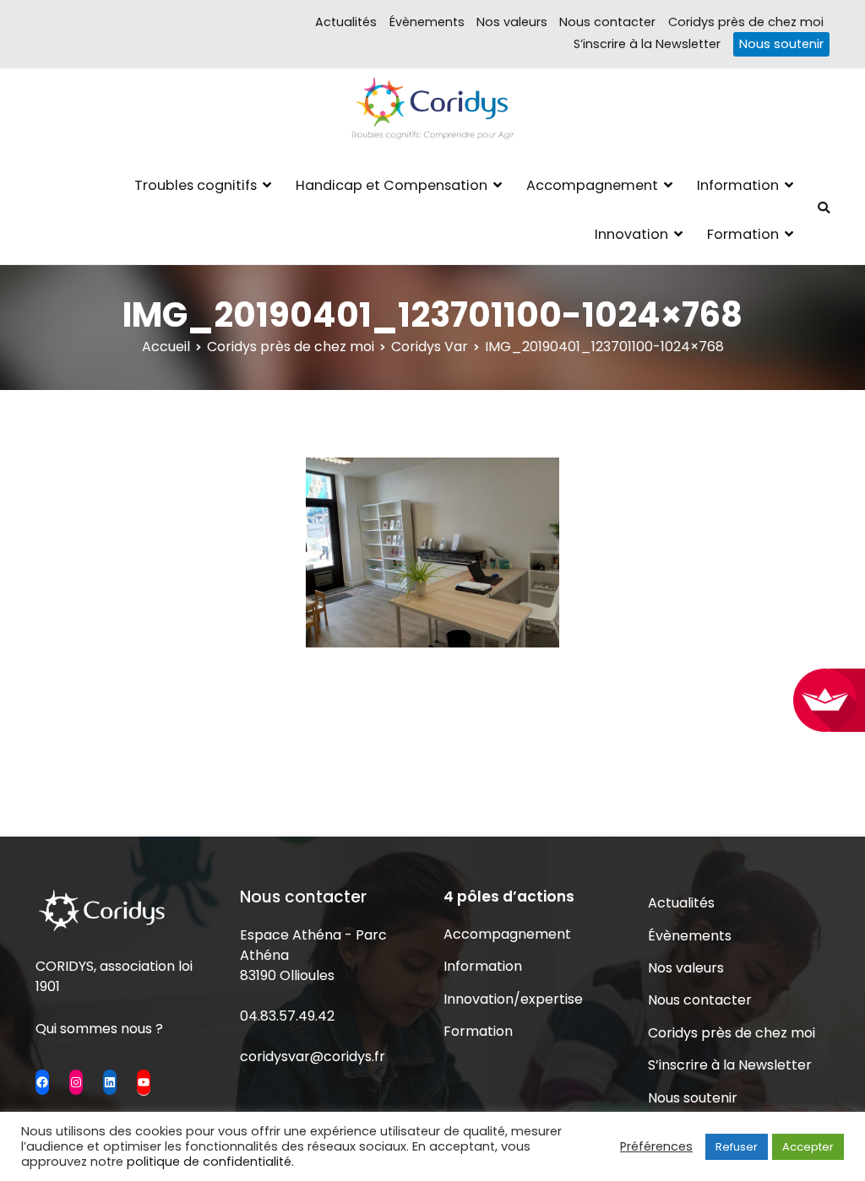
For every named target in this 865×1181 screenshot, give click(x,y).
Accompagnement (592, 185)
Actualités (346, 22)
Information (738, 185)
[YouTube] (143, 1082)
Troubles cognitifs (195, 185)
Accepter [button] (808, 1147)
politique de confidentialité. (210, 1161)
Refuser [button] (736, 1147)
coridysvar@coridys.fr (312, 1056)
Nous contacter (607, 22)
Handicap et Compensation (391, 185)
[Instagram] (76, 1082)
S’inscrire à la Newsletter (647, 43)
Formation (743, 234)
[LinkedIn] (110, 1082)
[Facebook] (42, 1082)
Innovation (631, 234)
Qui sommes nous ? (99, 1028)
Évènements (427, 22)
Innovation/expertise (513, 999)
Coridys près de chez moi (746, 22)
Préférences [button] (656, 1146)
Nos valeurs (511, 22)
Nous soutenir (781, 43)
